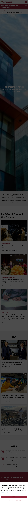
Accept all (14, 497)
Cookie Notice (4, 492)
